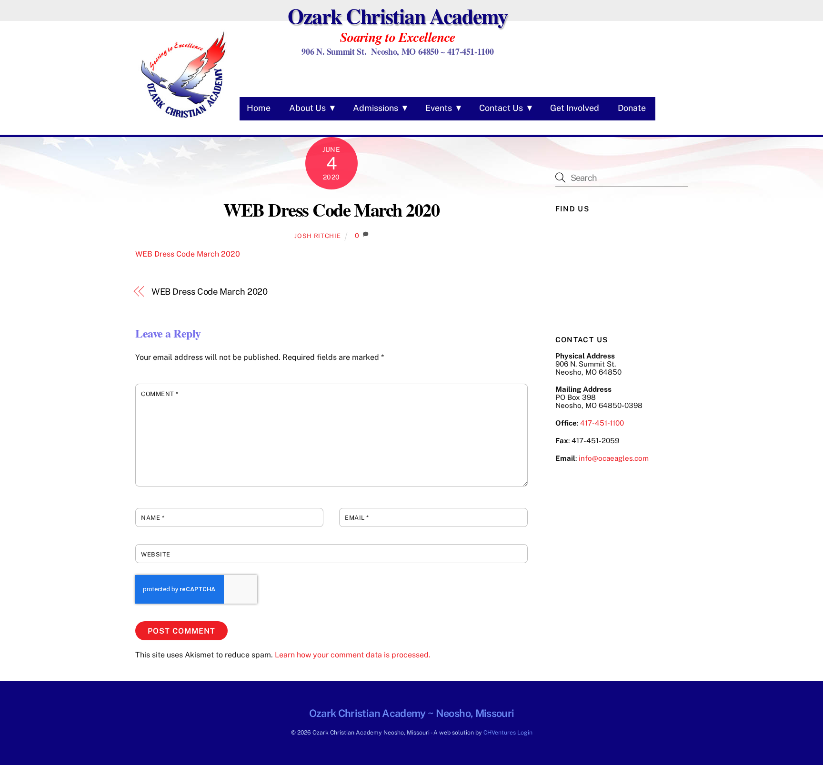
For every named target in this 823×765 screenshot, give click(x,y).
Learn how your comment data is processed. (353, 654)
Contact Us (501, 108)
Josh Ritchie (317, 235)
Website (156, 554)
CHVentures (499, 732)
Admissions (375, 108)
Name (152, 517)
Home (259, 108)
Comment (160, 393)
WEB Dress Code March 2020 (331, 209)
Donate (632, 108)
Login (524, 732)
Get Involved (574, 108)
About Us (307, 108)
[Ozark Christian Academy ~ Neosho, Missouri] (183, 119)
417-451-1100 (602, 423)
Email (357, 517)
